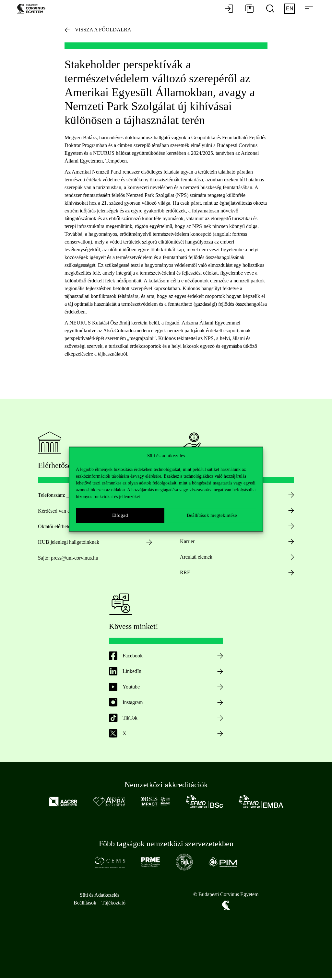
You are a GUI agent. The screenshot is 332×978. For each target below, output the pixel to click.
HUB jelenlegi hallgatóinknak (68, 542)
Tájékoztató (113, 902)
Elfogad (120, 515)
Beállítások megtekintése (212, 515)
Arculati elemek (196, 557)
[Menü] (308, 9)
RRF (185, 572)
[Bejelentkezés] (229, 9)
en (289, 8)
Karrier (187, 541)
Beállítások (85, 902)
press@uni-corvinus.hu (74, 558)
